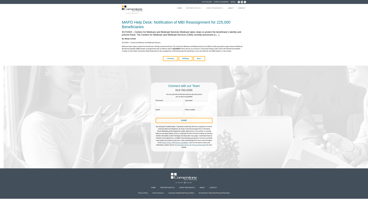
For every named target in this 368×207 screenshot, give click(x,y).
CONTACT (241, 8)
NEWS (233, 2)
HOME (179, 8)
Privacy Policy (167, 142)
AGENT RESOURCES (214, 8)
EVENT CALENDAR (221, 2)
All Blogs (185, 58)
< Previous (170, 58)
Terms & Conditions (181, 142)
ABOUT (230, 8)
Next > (199, 58)
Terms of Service (158, 193)
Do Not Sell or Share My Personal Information (190, 145)
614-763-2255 (207, 2)
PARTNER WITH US (193, 8)
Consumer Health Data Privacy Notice (181, 193)
